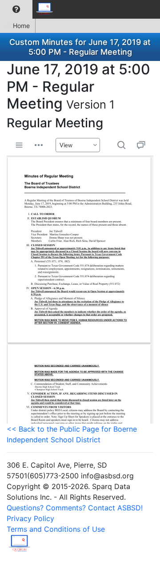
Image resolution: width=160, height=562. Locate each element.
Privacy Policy (30, 518)
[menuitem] (16, 9)
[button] (16, 9)
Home (21, 25)
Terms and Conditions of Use (56, 529)
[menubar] (29, 9)
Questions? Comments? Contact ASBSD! (75, 507)
